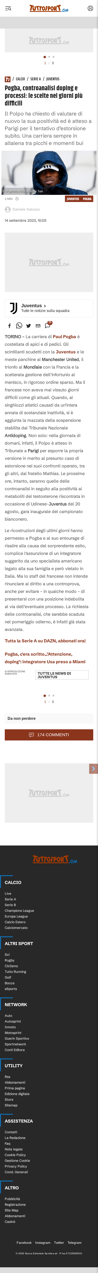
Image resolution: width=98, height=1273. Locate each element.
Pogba (87, 199)
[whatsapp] (19, 326)
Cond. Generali (16, 1172)
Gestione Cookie (17, 1160)
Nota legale (14, 1149)
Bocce (10, 983)
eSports (11, 989)
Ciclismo (11, 966)
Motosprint (13, 1033)
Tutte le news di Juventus (54, 675)
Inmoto (10, 1027)
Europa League (16, 916)
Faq (7, 1143)
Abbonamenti (15, 1082)
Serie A (35, 79)
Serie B (10, 905)
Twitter (59, 1242)
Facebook (24, 1242)
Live (8, 893)
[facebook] (9, 326)
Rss (7, 1077)
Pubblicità (12, 1199)
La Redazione (15, 1138)
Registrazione (15, 1204)
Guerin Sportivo (17, 1038)
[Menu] (8, 8)
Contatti (11, 1132)
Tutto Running (15, 972)
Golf (8, 977)
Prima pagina (15, 1088)
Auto (8, 1016)
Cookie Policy (15, 1155)
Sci (7, 954)
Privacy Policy (16, 1166)
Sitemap (11, 1105)
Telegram (75, 1242)
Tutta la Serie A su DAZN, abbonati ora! (45, 641)
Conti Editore (15, 1050)
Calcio (20, 79)
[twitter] (28, 326)
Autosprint (13, 1021)
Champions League (19, 910)
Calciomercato (16, 928)
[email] (38, 326)
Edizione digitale (17, 1094)
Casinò (10, 1222)
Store (9, 1099)
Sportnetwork (15, 1044)
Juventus (52, 79)
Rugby (10, 960)
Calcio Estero (15, 922)
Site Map (11, 1210)
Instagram (42, 1242)
